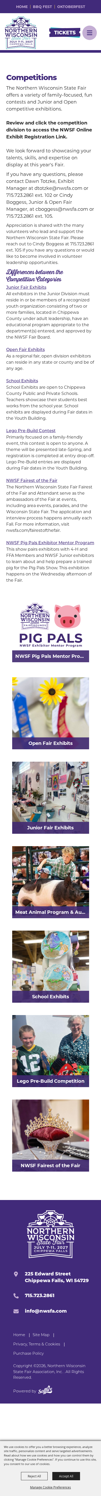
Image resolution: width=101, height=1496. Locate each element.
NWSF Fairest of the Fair (31, 481)
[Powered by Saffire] (45, 1390)
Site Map (41, 1335)
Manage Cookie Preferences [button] (50, 1487)
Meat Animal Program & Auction (52, 912)
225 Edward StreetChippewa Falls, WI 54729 (57, 1277)
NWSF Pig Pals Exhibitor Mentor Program (50, 543)
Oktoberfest (71, 6)
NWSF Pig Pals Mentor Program (52, 656)
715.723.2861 (39, 1295)
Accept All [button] (66, 1476)
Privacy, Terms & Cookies (36, 1344)
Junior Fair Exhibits (26, 288)
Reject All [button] (34, 1476)
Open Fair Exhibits (25, 350)
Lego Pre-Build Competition (50, 1081)
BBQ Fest (42, 6)
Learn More (69, 852)
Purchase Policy (28, 1354)
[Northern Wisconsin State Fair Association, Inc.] (21, 32)
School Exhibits (22, 381)
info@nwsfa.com (46, 1311)
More (76, 596)
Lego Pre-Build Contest (31, 431)
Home (22, 6)
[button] (89, 33)
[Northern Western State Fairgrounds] (51, 1234)
